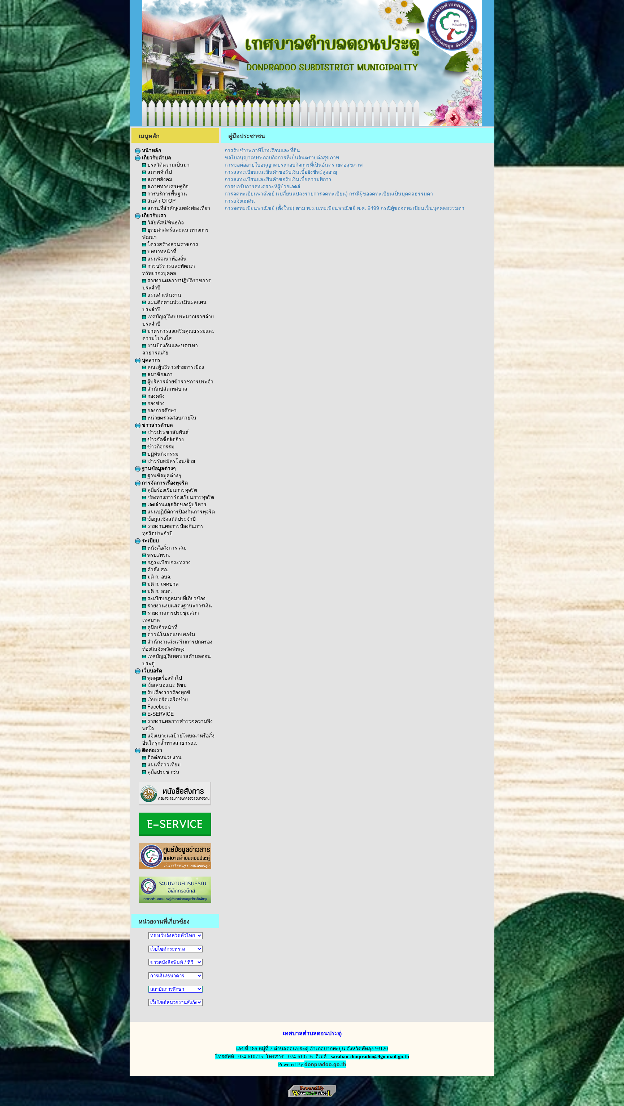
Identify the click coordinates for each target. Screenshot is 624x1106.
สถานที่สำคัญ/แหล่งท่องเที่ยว (178, 207)
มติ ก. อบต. (159, 590)
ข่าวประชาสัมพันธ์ (167, 431)
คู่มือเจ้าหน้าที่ (161, 627)
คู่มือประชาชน (162, 771)
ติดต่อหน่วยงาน (164, 757)
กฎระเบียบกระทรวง (168, 561)
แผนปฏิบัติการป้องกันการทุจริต (180, 511)
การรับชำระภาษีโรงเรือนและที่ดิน (262, 150)
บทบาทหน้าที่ (161, 251)
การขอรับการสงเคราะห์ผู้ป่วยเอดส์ (262, 186)
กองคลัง (155, 395)
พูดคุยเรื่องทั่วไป (164, 677)
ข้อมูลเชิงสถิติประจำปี (171, 518)
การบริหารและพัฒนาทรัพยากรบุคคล (168, 269)
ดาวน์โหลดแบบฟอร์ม (170, 634)
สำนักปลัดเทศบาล (166, 388)
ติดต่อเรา (151, 749)
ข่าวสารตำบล (156, 424)
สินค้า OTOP (161, 200)
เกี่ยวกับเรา (153, 215)
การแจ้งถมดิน (240, 200)
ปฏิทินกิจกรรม (162, 453)
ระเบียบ (149, 540)
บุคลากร (150, 359)
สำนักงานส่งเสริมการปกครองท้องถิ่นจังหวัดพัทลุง (177, 645)
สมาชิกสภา (159, 374)
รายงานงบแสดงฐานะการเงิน (179, 605)
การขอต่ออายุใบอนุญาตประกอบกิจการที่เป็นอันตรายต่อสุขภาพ (294, 164)
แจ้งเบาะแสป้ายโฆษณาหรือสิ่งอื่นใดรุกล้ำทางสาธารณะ (178, 739)
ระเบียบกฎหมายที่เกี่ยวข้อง (175, 598)
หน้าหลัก (150, 150)
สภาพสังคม (159, 178)
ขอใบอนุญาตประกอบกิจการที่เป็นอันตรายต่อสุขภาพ (282, 157)
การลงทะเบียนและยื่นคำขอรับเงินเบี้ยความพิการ (278, 178)
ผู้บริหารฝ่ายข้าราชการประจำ (179, 381)
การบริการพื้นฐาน (166, 193)
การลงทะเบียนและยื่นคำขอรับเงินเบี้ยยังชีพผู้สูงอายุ (281, 171)
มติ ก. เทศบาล (162, 583)
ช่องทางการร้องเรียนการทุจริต (180, 496)
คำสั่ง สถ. (157, 569)
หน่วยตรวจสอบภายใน (171, 417)
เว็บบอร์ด (151, 670)
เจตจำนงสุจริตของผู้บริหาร (176, 504)
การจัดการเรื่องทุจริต (164, 482)
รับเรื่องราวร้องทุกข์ (168, 692)
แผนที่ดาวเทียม (163, 764)
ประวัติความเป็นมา (168, 164)
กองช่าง (155, 402)
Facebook (158, 706)
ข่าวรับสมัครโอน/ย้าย (170, 460)
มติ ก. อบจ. (159, 576)
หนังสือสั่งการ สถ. (166, 547)
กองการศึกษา (161, 410)
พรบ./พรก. (158, 554)
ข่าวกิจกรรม (160, 446)
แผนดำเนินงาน (163, 294)
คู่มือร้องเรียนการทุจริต (171, 489)
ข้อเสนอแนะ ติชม (166, 684)
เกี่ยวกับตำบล (155, 157)
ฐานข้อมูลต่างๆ (158, 468)
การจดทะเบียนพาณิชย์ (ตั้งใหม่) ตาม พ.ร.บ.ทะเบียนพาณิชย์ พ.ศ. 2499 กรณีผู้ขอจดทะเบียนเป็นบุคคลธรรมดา (344, 207)
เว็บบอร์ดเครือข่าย (167, 699)
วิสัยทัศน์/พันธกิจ (165, 222)
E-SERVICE (160, 713)
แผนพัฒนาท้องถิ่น (166, 258)
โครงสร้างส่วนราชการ (172, 244)
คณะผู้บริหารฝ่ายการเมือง (175, 366)
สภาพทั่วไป (159, 171)
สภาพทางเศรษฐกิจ (167, 186)
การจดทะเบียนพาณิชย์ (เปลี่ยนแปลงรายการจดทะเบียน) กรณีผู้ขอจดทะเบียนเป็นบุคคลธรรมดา (329, 193)
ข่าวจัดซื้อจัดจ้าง (165, 439)
